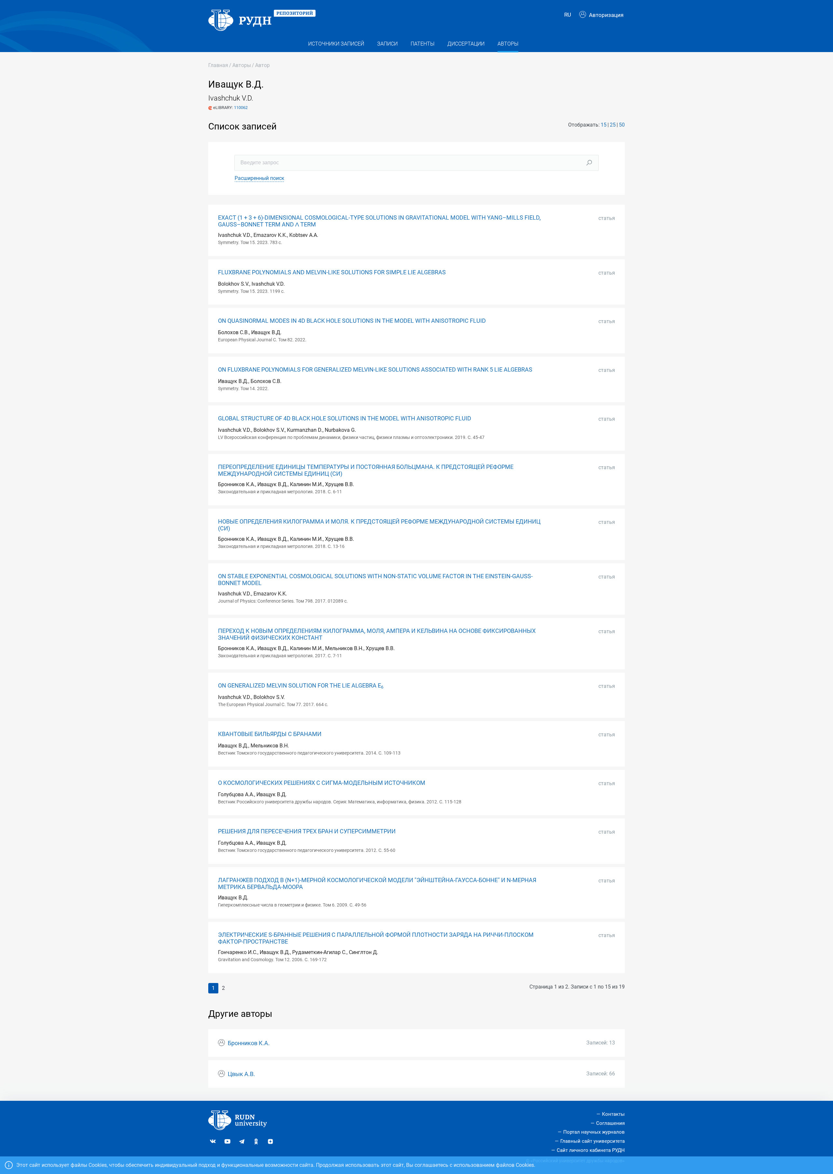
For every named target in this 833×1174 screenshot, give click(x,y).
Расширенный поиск (259, 178)
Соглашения (610, 1123)
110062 (241, 107)
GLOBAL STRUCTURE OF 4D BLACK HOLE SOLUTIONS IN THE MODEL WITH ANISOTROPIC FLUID (344, 418)
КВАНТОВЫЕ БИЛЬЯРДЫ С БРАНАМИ (269, 734)
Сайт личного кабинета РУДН (591, 1150)
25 (613, 125)
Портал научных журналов (594, 1132)
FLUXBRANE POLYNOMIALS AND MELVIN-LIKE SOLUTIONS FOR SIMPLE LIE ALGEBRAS (332, 272)
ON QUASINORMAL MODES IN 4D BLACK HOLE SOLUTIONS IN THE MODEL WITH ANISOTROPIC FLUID (352, 321)
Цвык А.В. (241, 1074)
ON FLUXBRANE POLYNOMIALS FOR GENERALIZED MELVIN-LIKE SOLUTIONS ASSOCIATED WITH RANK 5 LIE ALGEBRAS (375, 369)
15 (604, 125)
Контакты (613, 1114)
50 (622, 125)
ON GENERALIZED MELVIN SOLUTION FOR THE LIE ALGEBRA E (300, 685)
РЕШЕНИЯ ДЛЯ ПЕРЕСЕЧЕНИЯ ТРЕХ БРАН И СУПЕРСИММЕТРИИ (307, 831)
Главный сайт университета (592, 1141)
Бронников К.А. (249, 1043)
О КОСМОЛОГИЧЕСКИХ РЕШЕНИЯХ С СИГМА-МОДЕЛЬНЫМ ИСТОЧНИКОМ (321, 783)
